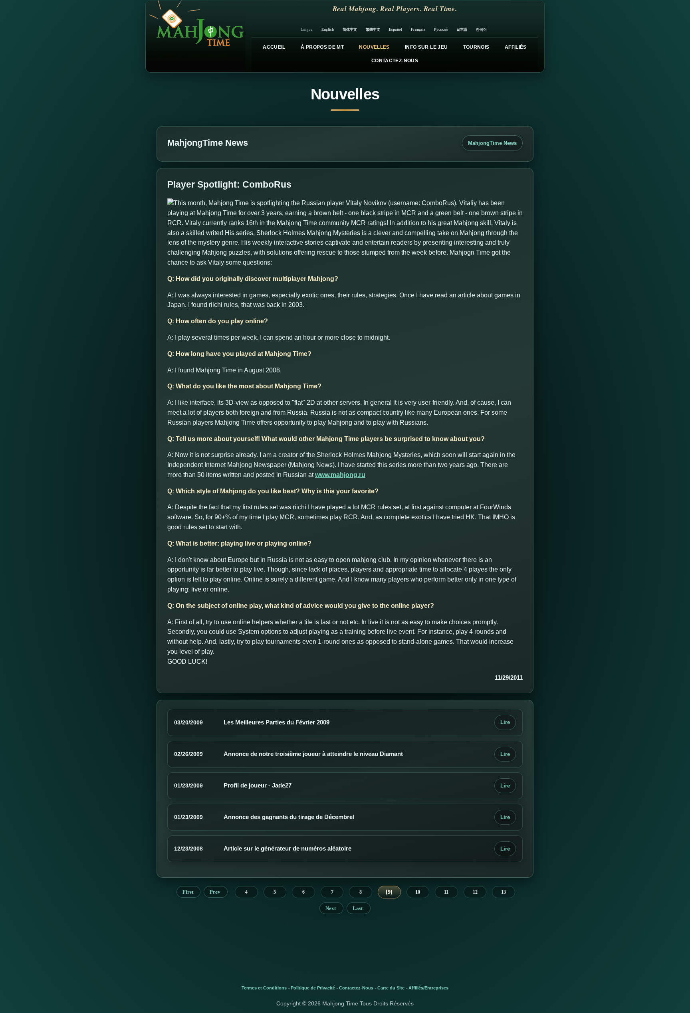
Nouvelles (374, 47)
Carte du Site (390, 987)
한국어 (481, 29)
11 (446, 892)
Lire (505, 722)
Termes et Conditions (264, 987)
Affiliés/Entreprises (428, 987)
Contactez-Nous (394, 60)
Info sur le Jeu (426, 47)
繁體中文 (373, 29)
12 (475, 892)
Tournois (476, 47)
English (327, 29)
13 (503, 892)
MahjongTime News (492, 143)
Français (418, 29)
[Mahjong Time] (195, 36)
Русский (441, 29)
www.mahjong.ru (340, 474)
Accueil (274, 47)
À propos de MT (322, 47)
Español (395, 29)
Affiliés (516, 47)
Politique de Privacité (313, 987)
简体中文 (350, 29)
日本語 (461, 29)
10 (417, 892)
